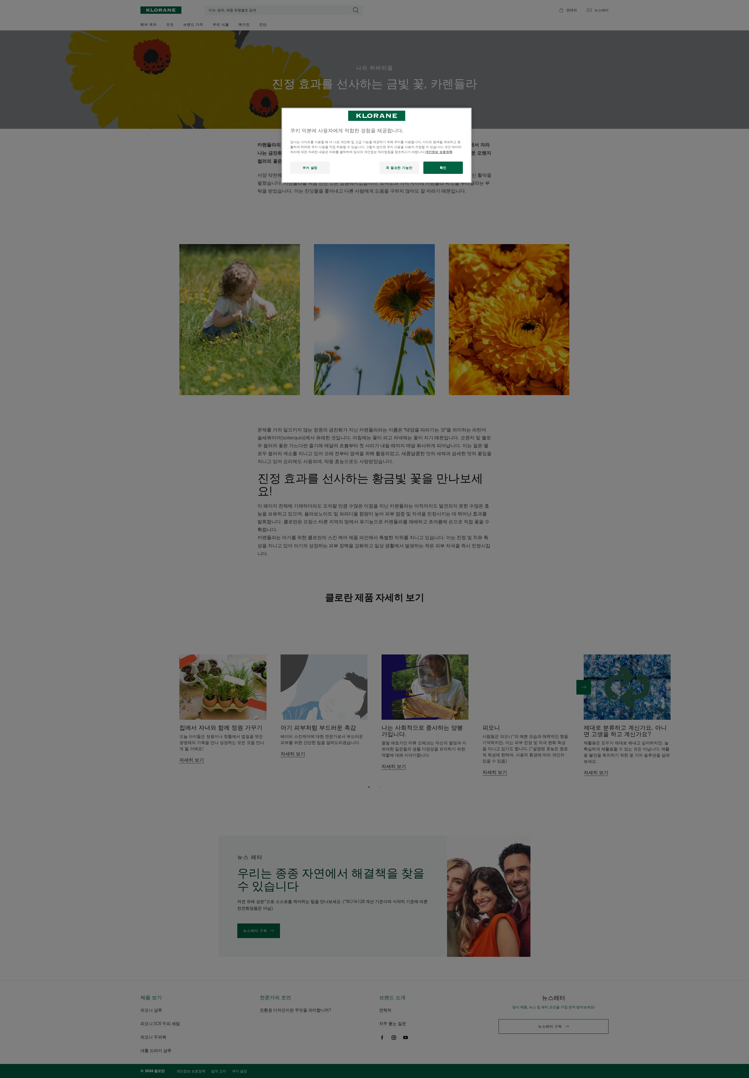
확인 (443, 167)
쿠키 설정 (310, 167)
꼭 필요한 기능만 (399, 167)
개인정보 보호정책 (438, 152)
